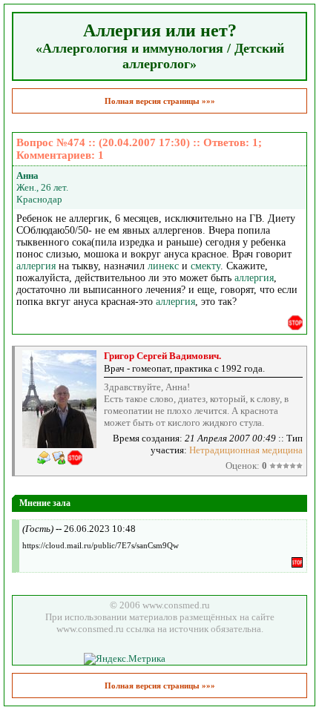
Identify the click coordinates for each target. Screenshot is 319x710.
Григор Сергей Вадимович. (162, 355)
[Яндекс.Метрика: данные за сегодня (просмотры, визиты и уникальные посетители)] (124, 659)
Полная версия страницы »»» (160, 100)
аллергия (36, 266)
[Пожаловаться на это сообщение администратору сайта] (295, 322)
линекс (163, 266)
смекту (205, 266)
